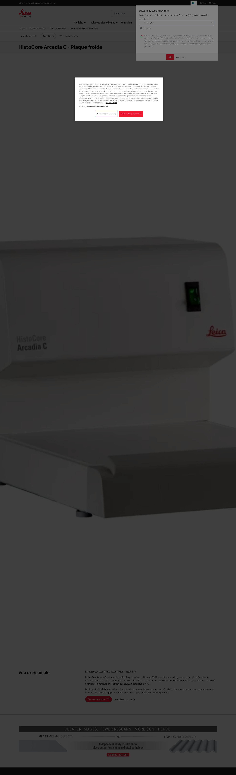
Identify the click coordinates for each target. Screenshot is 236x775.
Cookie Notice (111, 103)
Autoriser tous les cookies (130, 114)
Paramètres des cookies (106, 114)
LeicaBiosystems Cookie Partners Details (94, 107)
